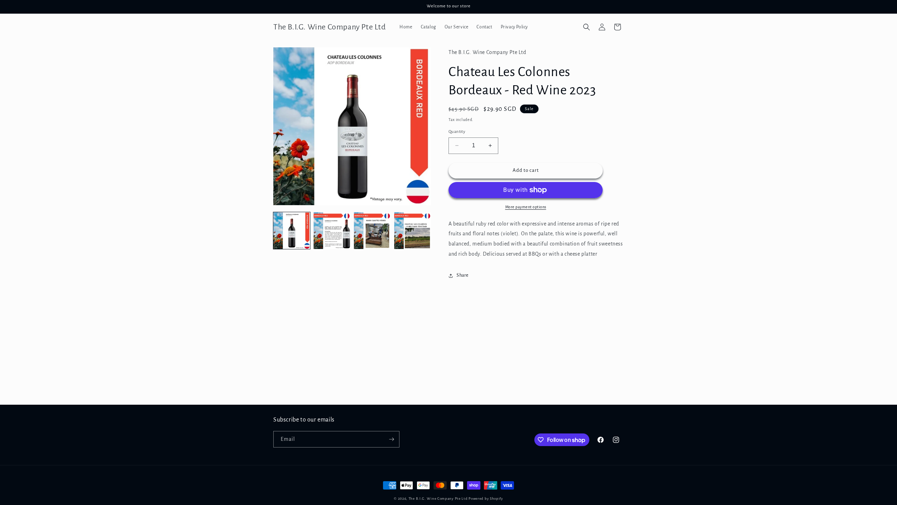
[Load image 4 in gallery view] (412, 230)
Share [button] (462, 275)
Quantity (456, 131)
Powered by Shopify (485, 498)
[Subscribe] (391, 439)
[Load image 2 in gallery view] (332, 230)
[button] (586, 27)
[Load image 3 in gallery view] (372, 230)
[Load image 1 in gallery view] (291, 230)
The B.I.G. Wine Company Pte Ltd (438, 498)
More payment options (525, 207)
